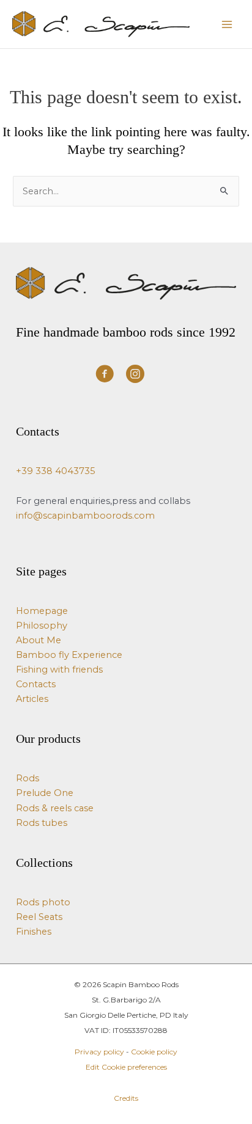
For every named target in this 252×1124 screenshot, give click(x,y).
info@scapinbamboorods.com (85, 515)
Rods (27, 778)
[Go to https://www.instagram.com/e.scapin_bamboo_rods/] (135, 375)
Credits (126, 1098)
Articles (32, 698)
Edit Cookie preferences (126, 1066)
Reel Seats (39, 916)
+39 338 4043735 (55, 470)
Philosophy (41, 625)
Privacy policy (99, 1051)
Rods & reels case (55, 808)
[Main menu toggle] (227, 24)
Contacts (36, 684)
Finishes (33, 931)
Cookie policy (154, 1051)
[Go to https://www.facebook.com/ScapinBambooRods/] (104, 375)
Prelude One (44, 792)
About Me (38, 640)
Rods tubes (41, 822)
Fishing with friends (59, 669)
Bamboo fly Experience (69, 654)
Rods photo (43, 902)
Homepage (42, 610)
